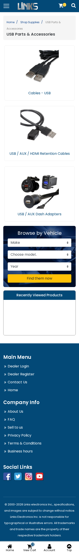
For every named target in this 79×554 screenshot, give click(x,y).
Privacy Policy (19, 435)
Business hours (20, 451)
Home (10, 22)
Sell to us (15, 427)
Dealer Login (18, 366)
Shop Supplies (30, 22)
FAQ (11, 419)
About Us (15, 411)
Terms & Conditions (24, 443)
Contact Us (17, 382)
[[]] (61, 5)
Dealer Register (21, 374)
